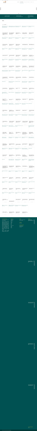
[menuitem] (18, 2)
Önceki (0, 8)
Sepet (11, 227)
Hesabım (2, 0)
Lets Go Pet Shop (12, 225)
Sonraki (36, 8)
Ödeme (4, 0)
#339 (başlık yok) (12, 219)
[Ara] (34, 2)
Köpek (11, 224)
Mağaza (7, 0)
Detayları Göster (5, 36)
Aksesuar (11, 220)
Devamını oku (12, 35)
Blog (11, 221)
